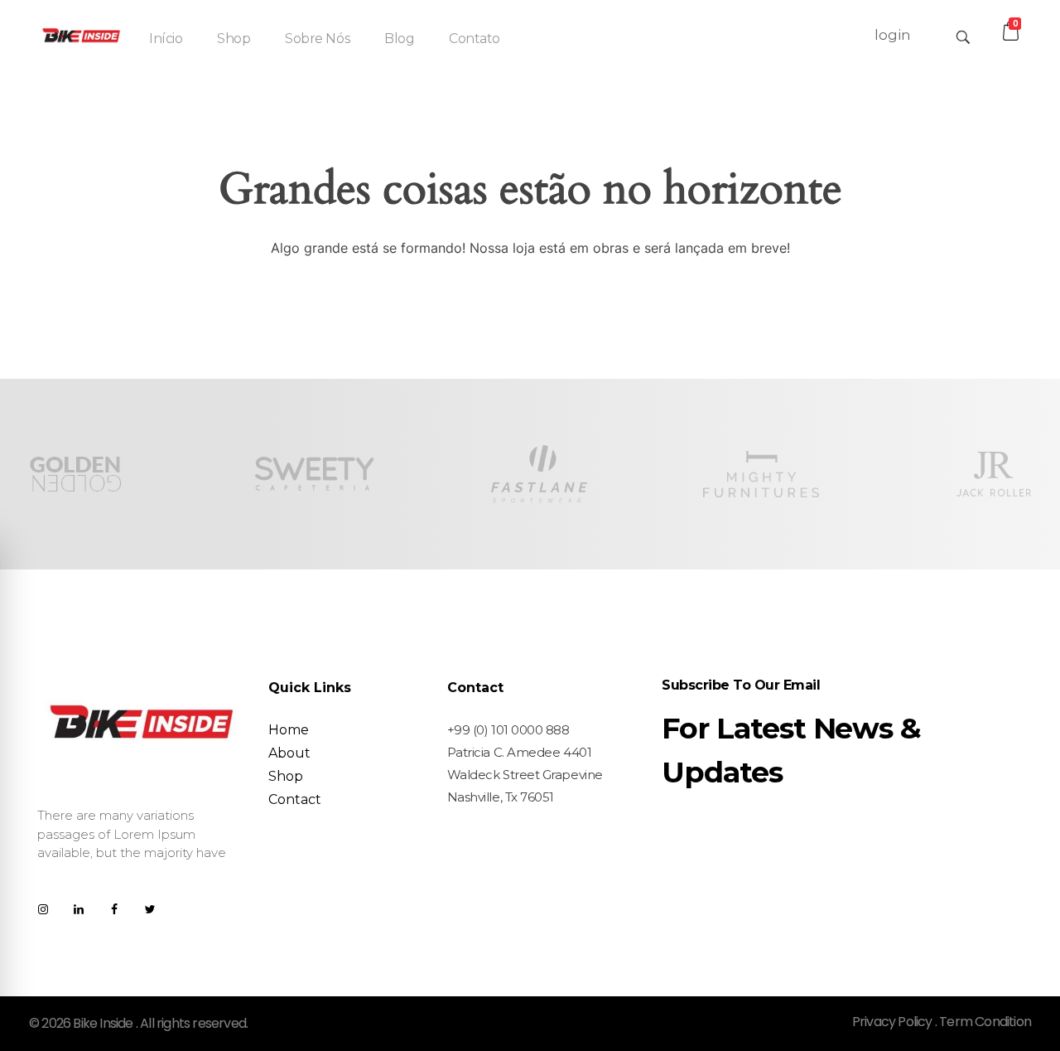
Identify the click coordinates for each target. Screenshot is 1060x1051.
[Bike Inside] (80, 34)
